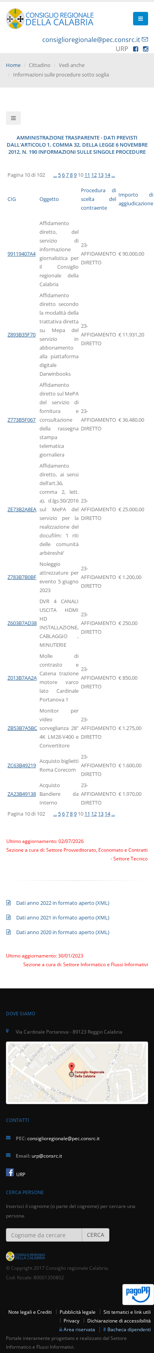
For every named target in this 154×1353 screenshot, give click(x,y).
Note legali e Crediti (30, 1312)
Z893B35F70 (22, 334)
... (55, 174)
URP (20, 1174)
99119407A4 (22, 253)
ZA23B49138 (22, 793)
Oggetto (49, 199)
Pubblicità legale (78, 1312)
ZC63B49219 (22, 765)
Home (13, 65)
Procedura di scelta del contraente (98, 199)
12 (94, 174)
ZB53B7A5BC (22, 728)
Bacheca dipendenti (129, 1329)
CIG (12, 199)
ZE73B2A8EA (22, 509)
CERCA (95, 1234)
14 (107, 174)
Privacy (71, 1320)
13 (100, 174)
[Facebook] (135, 48)
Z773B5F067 (22, 419)
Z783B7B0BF (22, 577)
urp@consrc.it (47, 1155)
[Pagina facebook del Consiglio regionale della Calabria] (10, 1172)
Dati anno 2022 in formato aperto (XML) (62, 902)
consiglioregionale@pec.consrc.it (91, 39)
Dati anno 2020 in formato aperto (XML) (62, 932)
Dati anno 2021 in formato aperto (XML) (62, 917)
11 (87, 174)
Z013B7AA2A (22, 677)
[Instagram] (145, 48)
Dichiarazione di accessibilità (119, 1320)
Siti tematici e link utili (127, 1312)
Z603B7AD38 (22, 623)
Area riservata (79, 1329)
